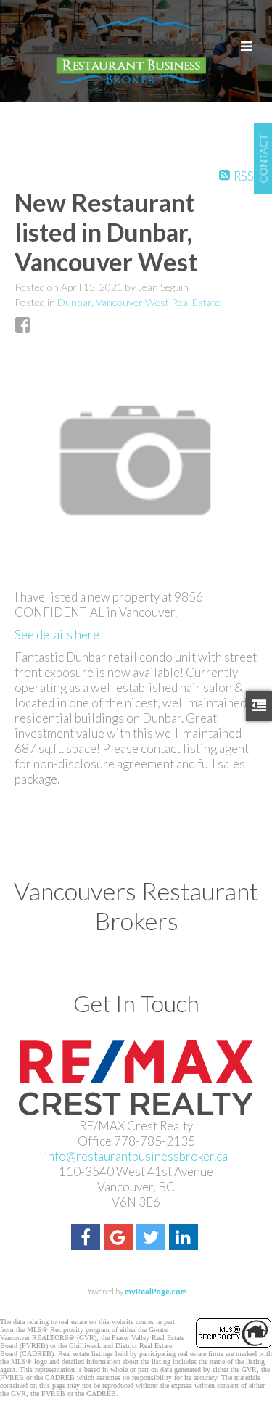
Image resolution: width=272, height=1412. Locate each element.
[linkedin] (185, 1239)
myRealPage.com (156, 1291)
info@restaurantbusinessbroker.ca (136, 1156)
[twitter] (152, 1239)
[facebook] (87, 1239)
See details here (57, 634)
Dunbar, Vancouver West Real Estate (139, 302)
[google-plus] (120, 1239)
